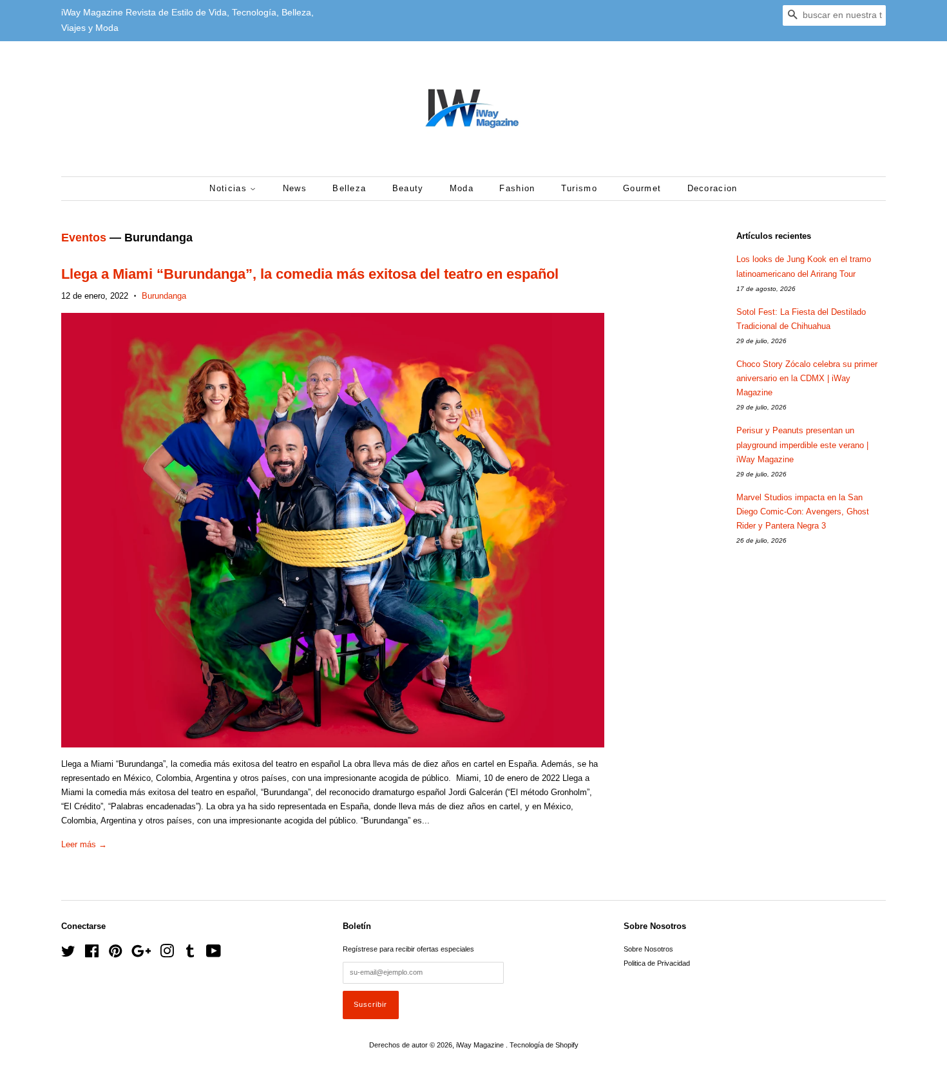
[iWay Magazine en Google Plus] (141, 954)
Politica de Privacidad (657, 963)
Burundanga (164, 296)
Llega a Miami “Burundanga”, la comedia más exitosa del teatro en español (310, 274)
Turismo (579, 188)
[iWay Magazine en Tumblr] (190, 954)
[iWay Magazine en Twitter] (68, 954)
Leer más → (84, 844)
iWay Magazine (481, 1045)
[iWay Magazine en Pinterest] (115, 954)
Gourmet (642, 188)
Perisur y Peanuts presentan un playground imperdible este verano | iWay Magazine (802, 445)
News (295, 188)
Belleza (349, 188)
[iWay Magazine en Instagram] (167, 954)
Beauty (408, 188)
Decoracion (712, 188)
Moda (462, 188)
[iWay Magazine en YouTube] (213, 954)
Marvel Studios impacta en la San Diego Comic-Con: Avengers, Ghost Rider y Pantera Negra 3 (802, 511)
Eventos (83, 237)
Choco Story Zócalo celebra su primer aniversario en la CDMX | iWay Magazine (806, 378)
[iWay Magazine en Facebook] (91, 954)
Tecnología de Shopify (544, 1045)
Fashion (517, 188)
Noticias (229, 188)
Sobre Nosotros (648, 949)
